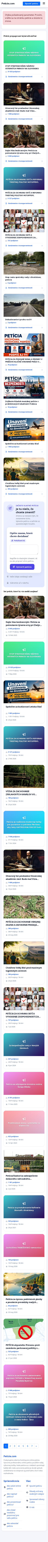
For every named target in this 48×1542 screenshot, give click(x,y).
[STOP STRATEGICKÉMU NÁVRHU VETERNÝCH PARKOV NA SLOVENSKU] (24, 60)
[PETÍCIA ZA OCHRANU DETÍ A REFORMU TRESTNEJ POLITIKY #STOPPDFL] (24, 186)
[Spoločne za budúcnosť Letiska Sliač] (24, 436)
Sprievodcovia (11, 1480)
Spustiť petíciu (31, 4)
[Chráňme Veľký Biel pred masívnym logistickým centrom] (24, 477)
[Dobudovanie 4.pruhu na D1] (24, 312)
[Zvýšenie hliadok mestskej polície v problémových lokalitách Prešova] (24, 395)
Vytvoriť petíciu (24, 567)
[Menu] (43, 3)
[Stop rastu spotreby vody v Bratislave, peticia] (24, 271)
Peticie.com (8, 3)
